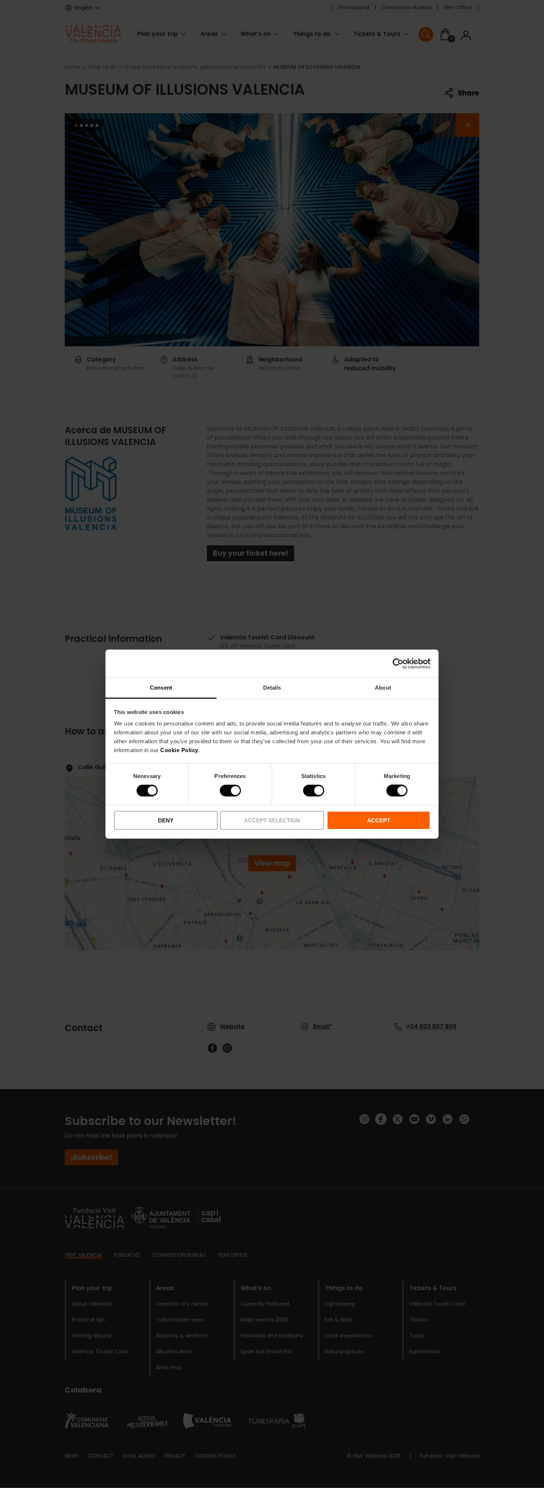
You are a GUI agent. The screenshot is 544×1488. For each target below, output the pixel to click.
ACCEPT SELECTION (272, 820)
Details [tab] (272, 687)
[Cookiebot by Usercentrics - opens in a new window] (398, 663)
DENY (166, 820)
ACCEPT (378, 820)
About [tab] (383, 687)
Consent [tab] (161, 687)
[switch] (230, 791)
